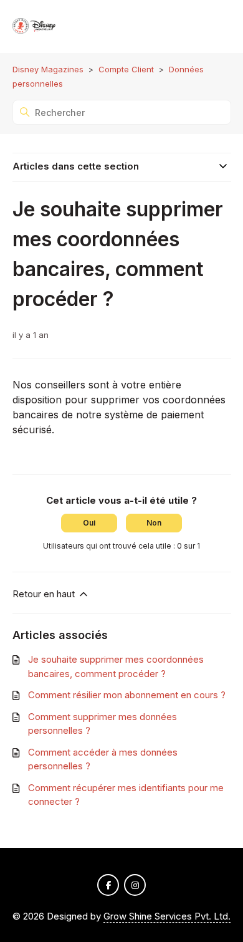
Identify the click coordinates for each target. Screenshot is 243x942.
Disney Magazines (47, 69)
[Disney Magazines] (34, 26)
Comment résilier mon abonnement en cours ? (127, 695)
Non (153, 522)
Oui (89, 522)
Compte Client (126, 69)
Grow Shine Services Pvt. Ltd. (167, 916)
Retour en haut (44, 594)
